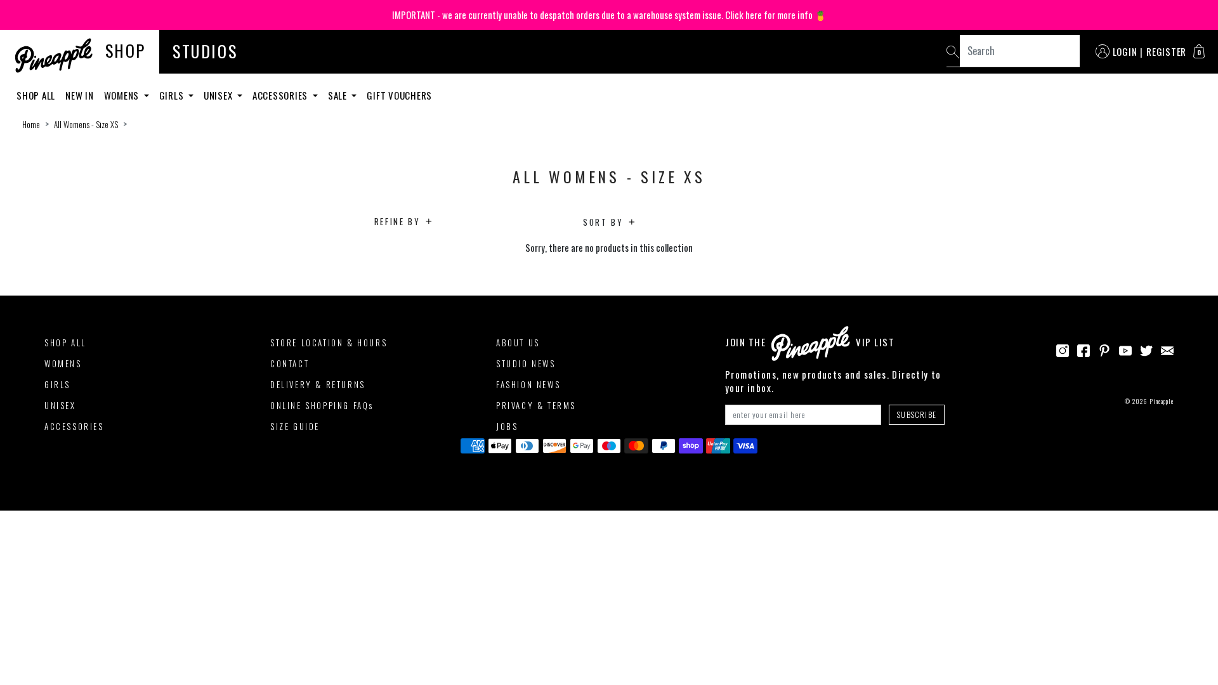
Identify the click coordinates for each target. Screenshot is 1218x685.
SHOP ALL (65, 342)
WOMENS (63, 363)
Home (31, 124)
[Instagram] (1062, 349)
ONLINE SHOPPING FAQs (322, 405)
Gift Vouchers (399, 95)
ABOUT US (518, 342)
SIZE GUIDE (295, 426)
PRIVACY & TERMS (536, 405)
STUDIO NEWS (526, 363)
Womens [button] (122, 95)
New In (79, 95)
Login (1125, 51)
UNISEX (60, 405)
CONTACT (289, 363)
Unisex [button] (219, 95)
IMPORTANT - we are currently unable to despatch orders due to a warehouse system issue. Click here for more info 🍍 (609, 15)
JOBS (507, 426)
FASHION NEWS (528, 384)
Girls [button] (173, 95)
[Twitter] (1146, 349)
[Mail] (1167, 349)
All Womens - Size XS (86, 124)
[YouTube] (1125, 349)
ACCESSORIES (74, 426)
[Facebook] (1083, 349)
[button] (1198, 51)
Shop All (35, 95)
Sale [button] (339, 95)
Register (1166, 51)
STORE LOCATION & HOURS (328, 342)
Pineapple (1161, 401)
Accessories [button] (281, 95)
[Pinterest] (1104, 349)
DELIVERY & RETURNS (317, 384)
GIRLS (57, 384)
